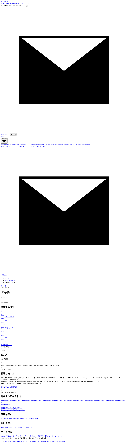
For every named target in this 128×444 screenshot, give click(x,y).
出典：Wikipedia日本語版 (9, 387)
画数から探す (24, 418)
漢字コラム (29, 427)
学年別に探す (33, 418)
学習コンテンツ (6, 146)
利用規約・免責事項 (36, 436)
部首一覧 (16, 418)
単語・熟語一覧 (9, 280)
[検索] (27, 6)
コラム (14, 146)
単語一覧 (10, 418)
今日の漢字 (4, 427)
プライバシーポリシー (37, 146)
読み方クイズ (13, 427)
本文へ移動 (4, 1)
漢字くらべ (21, 427)
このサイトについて (23, 146)
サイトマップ (57, 436)
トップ (3, 136)
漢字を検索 (4, 5)
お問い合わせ (48, 436)
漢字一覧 (4, 418)
